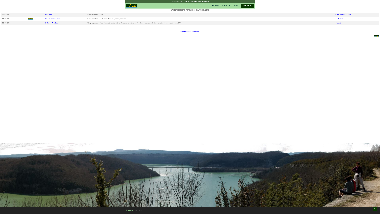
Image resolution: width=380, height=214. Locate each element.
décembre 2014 (185, 32)
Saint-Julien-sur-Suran (343, 15)
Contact (235, 6)
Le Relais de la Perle (52, 19)
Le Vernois (339, 19)
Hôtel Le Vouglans (51, 23)
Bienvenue (215, 6)
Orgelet (338, 23)
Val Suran (48, 15)
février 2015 (196, 32)
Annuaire (225, 6)
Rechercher (247, 6)
